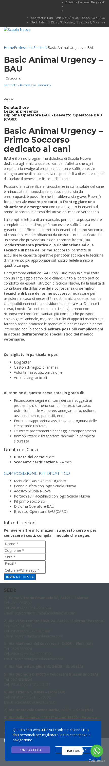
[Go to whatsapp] (96, 751)
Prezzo (9, 99)
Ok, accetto (30, 750)
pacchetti (11, 85)
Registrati (98, 2)
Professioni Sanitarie (31, 47)
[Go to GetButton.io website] (97, 760)
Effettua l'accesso (78, 2)
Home (9, 47)
